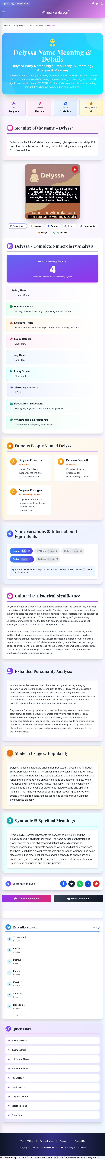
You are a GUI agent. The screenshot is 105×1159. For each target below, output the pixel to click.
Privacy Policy (46, 1141)
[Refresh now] (99, 927)
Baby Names (19, 25)
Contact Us (80, 1141)
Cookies (64, 1141)
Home (7, 25)
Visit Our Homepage (29, 898)
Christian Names (36, 25)
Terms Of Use (26, 1141)
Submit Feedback (80, 898)
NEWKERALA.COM (53, 1147)
